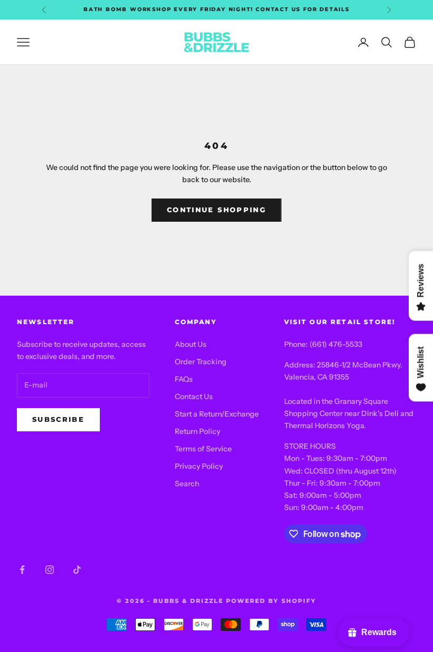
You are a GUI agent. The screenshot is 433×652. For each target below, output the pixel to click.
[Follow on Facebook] (22, 569)
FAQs (184, 379)
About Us (190, 344)
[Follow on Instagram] (49, 569)
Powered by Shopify (271, 600)
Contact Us (194, 396)
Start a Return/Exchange (217, 414)
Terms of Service (203, 448)
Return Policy (197, 431)
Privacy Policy (199, 466)
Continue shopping (216, 209)
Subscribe (58, 419)
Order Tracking (201, 361)
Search (187, 483)
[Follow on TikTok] (77, 569)
